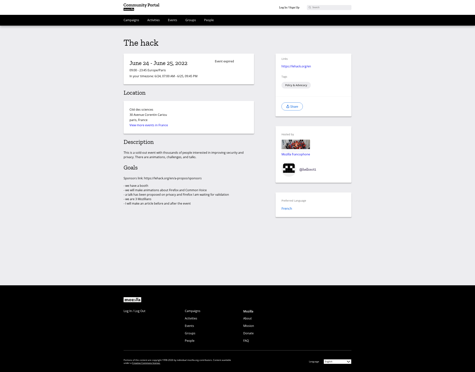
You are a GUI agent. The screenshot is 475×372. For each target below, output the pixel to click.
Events (172, 20)
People (209, 20)
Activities (153, 20)
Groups (190, 20)
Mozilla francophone (295, 154)
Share (293, 106)
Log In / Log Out (134, 311)
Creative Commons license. (146, 363)
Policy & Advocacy (296, 85)
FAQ (246, 341)
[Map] (213, 117)
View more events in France (149, 125)
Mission (248, 326)
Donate (248, 333)
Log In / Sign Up (289, 7)
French (286, 208)
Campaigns (131, 20)
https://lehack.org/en (296, 66)
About (247, 318)
